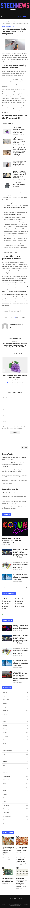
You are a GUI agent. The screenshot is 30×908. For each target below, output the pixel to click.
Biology (15, 703)
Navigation (21, 492)
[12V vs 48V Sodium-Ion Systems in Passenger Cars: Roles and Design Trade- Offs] (7, 577)
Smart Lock (15, 798)
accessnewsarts (11, 35)
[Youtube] (24, 16)
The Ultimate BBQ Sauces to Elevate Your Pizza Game (14, 497)
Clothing (15, 714)
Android (15, 692)
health (15, 743)
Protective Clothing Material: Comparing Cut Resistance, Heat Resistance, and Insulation (19, 174)
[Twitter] (16, 16)
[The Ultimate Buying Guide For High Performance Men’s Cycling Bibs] (7, 164)
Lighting (15, 772)
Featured (10, 21)
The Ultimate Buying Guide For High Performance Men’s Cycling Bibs (19, 163)
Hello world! (5, 858)
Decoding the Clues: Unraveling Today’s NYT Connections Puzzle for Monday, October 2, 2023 (22, 882)
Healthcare (15, 747)
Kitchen (15, 765)
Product (15, 787)
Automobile (15, 699)
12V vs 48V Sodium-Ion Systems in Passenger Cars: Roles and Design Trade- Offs (14, 475)
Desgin (15, 725)
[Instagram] (18, 16)
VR (15, 823)
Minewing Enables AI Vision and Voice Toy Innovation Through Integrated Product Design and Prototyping (19, 152)
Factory (15, 729)
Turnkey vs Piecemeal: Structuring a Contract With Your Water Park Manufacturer (14, 470)
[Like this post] (17, 318)
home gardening (14, 311)
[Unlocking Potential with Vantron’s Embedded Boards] (8, 872)
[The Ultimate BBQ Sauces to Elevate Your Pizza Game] (22, 841)
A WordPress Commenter (9, 492)
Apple (15, 696)
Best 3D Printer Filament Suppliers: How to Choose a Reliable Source (19, 130)
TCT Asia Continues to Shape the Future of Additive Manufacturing (22, 860)
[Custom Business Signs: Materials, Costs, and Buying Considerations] (15, 527)
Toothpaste (15, 812)
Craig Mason (5, 496)
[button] (3, 370)
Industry (15, 754)
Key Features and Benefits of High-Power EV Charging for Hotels (19, 140)
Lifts (15, 769)
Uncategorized (15, 816)
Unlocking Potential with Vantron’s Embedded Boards (8, 880)
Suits (15, 801)
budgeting (15, 707)
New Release (15, 779)
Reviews (15, 790)
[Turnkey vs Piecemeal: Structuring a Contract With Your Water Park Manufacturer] (7, 565)
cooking (15, 721)
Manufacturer (15, 776)
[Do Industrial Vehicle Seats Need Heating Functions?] (7, 185)
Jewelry (15, 761)
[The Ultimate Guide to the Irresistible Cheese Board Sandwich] (8, 841)
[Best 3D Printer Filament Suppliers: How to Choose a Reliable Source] (7, 131)
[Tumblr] (22, 16)
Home (3, 21)
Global (15, 739)
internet (15, 758)
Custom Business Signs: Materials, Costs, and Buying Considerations (13, 540)
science (15, 794)
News (23, 311)
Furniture (15, 736)
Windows (15, 827)
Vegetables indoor (15, 819)
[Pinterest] (20, 16)
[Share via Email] (23, 318)
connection (15, 718)
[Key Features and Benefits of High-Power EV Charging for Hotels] (7, 141)
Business (15, 710)
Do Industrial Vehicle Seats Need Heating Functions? (19, 184)
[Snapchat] (25, 16)
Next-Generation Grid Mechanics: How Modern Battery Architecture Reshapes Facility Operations (14, 464)
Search (4, 445)
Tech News (15, 805)
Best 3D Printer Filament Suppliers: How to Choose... (15, 376)
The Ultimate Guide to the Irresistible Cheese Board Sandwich (8, 849)
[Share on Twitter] (20, 318)
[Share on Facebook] (18, 318)
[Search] (28, 16)
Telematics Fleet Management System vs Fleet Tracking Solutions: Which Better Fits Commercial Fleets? (14, 482)
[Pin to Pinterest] (22, 318)
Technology (15, 809)
